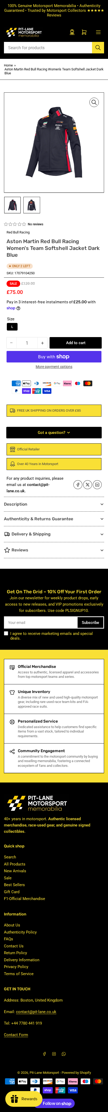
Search (10, 857)
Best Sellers (14, 884)
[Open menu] (98, 32)
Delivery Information (21, 960)
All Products (14, 864)
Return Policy (15, 953)
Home (8, 65)
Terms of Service (19, 973)
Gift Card (11, 892)
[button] (15, 224)
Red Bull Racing (18, 232)
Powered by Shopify (76, 1073)
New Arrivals (15, 871)
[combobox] (54, 47)
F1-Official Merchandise (24, 898)
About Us (12, 925)
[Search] (98, 47)
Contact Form (16, 1034)
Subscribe (90, 622)
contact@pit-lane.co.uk (36, 1011)
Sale (8, 878)
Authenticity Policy (20, 932)
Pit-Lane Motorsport (44, 1073)
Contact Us (14, 946)
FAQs (8, 939)
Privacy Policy (16, 966)
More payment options (54, 367)
